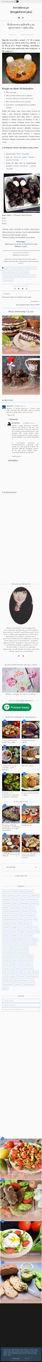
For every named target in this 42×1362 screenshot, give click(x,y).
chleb (5, 911)
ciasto (33, 911)
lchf (19, 272)
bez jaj (27, 895)
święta (5, 988)
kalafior (5, 935)
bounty (7, 268)
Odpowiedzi (13, 419)
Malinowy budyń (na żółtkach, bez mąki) (16, 297)
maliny (19, 947)
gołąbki (14, 927)
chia (32, 907)
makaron (11, 947)
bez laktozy (6, 899)
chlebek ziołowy (14, 911)
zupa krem (18, 984)
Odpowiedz (11, 415)
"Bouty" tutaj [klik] (22, 154)
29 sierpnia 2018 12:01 (29, 423)
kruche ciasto (7, 943)
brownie (5, 907)
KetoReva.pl (16, 423)
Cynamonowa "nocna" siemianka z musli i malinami (9, 767)
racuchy (13, 964)
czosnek (21, 919)
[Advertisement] (21, 518)
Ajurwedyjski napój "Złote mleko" (28, 305)
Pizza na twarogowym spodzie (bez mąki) (9, 741)
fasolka (28, 923)
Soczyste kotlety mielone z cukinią (30, 794)
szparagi (21, 972)
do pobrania (6, 923)
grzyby (28, 927)
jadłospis (14, 931)
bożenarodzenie (25, 903)
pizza (21, 960)
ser (12, 968)
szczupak (13, 972)
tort (4, 976)
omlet (16, 956)
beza (15, 903)
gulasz (35, 927)
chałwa (26, 907)
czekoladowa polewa (9, 919)
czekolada (22, 915)
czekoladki (31, 915)
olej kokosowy (7, 956)
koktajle (12, 272)
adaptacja (6, 891)
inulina (5, 931)
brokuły (35, 903)
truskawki (12, 976)
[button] (10, 16)
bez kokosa (35, 895)
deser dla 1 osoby (32, 919)
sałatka (5, 968)
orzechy (30, 956)
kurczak (24, 943)
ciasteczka (25, 911)
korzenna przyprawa (18, 939)
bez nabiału (33, 899)
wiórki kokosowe (8, 280)
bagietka (29, 891)
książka (17, 943)
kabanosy (22, 931)
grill (21, 927)
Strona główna (9, 1000)
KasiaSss (10, 406)
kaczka (30, 931)
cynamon (5, 915)
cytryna (13, 915)
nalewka (18, 276)
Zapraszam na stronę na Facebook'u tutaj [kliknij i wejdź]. (21, 245)
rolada (29, 964)
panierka (6, 960)
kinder (14, 268)
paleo (25, 276)
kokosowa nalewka (30, 268)
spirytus (32, 276)
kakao (36, 931)
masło (25, 947)
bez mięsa (16, 899)
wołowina (6, 980)
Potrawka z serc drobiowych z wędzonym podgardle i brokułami (10, 795)
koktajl (5, 272)
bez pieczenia (7, 903)
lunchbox (32, 943)
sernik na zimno (27, 968)
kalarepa (14, 935)
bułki (19, 907)
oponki (23, 956)
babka (22, 891)
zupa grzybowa (7, 984)
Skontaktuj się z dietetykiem (13, 1009)
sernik (18, 968)
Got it (27, 1358)
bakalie (12, 895)
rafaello (21, 964)
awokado (14, 891)
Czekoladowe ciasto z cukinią (29, 741)
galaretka (6, 927)
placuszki (29, 960)
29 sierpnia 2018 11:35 (19, 406)
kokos (20, 268)
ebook (21, 923)
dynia (15, 923)
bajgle (5, 895)
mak (4, 947)
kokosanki (29, 935)
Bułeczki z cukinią (28, 765)
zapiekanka (24, 980)
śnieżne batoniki (29, 984)
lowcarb (25, 272)
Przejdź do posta (21, 351)
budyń (13, 907)
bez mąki (24, 899)
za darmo (15, 980)
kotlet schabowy (32, 939)
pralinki (5, 964)
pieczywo (14, 960)
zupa (31, 980)
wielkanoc (21, 976)
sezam (5, 972)
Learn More (16, 1358)
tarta (36, 972)
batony (20, 895)
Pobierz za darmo (9, 1005)
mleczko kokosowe (8, 276)
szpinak (29, 972)
